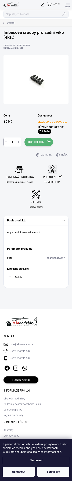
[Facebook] (6, 367)
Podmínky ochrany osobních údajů (22, 404)
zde (59, 452)
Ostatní (19, 277)
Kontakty (8, 430)
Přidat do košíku (35, 141)
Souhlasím (53, 471)
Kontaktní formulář (21, 380)
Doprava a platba (12, 409)
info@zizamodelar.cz (21, 344)
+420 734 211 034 (20, 351)
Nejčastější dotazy (13, 415)
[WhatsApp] (24, 367)
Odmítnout (18, 471)
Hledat (64, 14)
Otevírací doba (11, 435)
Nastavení (36, 460)
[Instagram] (15, 367)
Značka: (13, 48)
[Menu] (67, 4)
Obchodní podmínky (14, 398)
